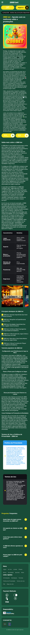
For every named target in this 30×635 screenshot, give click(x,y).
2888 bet (14, 2)
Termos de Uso (21, 581)
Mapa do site (10, 584)
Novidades (11, 572)
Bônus (4, 572)
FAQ (4, 584)
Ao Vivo (10, 569)
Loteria (15, 569)
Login (8, 7)
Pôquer (20, 569)
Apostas (17, 572)
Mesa (22, 572)
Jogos (4, 569)
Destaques (14, 578)
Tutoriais (21, 578)
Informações (6, 578)
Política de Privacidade (9, 581)
